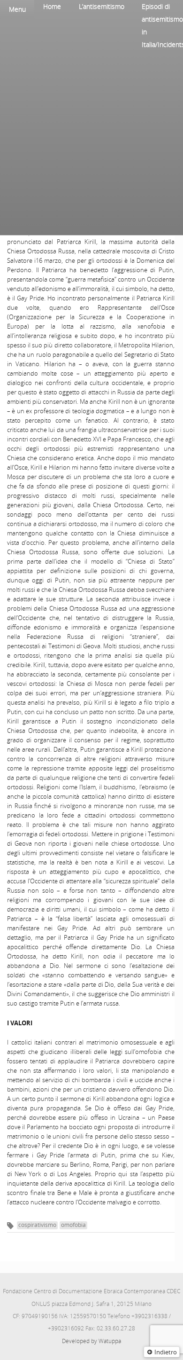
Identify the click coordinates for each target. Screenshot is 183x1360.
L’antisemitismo (101, 6)
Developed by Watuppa (91, 1341)
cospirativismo (37, 1224)
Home (52, 6)
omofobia (73, 1224)
